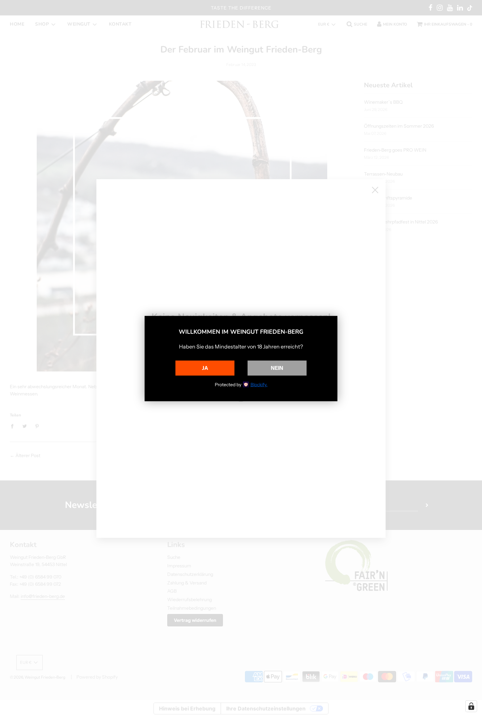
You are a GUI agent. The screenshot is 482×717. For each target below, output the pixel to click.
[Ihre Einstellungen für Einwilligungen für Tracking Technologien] (471, 706)
